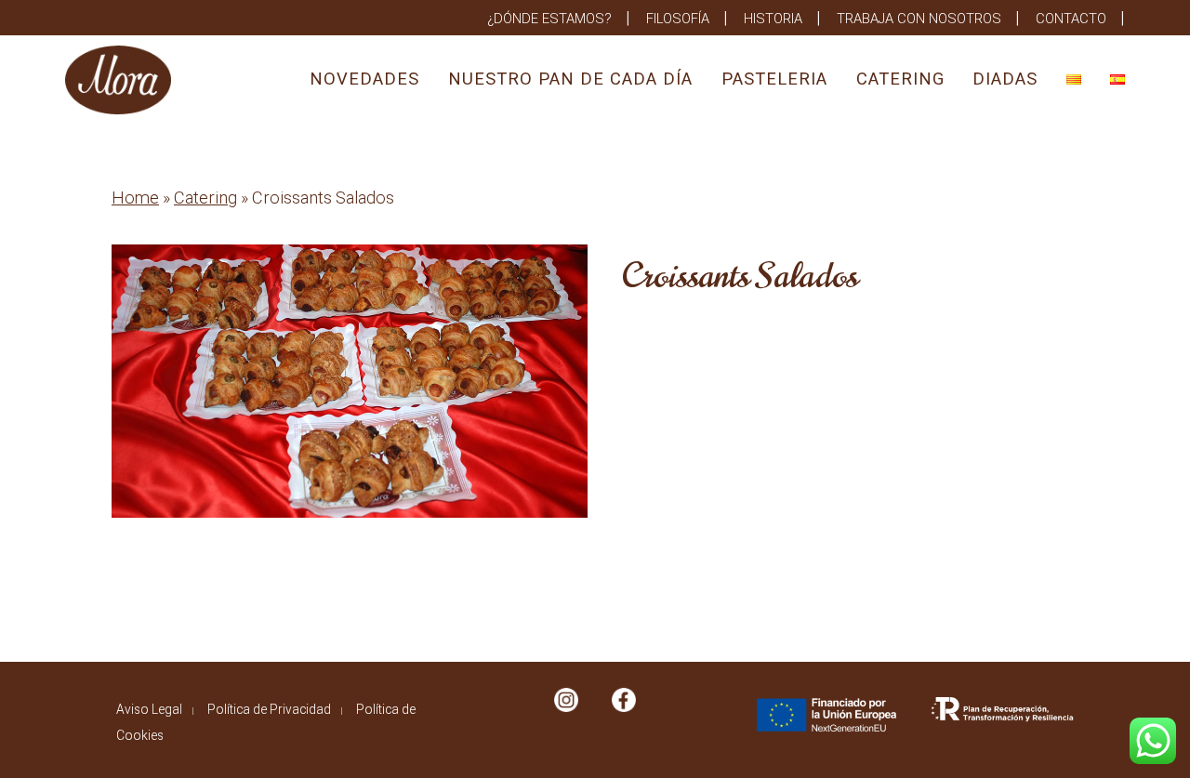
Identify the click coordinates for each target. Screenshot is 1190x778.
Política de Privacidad (269, 709)
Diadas (1005, 78)
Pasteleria (774, 78)
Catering (900, 78)
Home (135, 197)
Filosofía (677, 18)
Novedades (364, 78)
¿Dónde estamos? (549, 18)
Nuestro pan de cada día (570, 78)
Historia (773, 18)
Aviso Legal (149, 709)
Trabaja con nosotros (919, 18)
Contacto (1071, 18)
